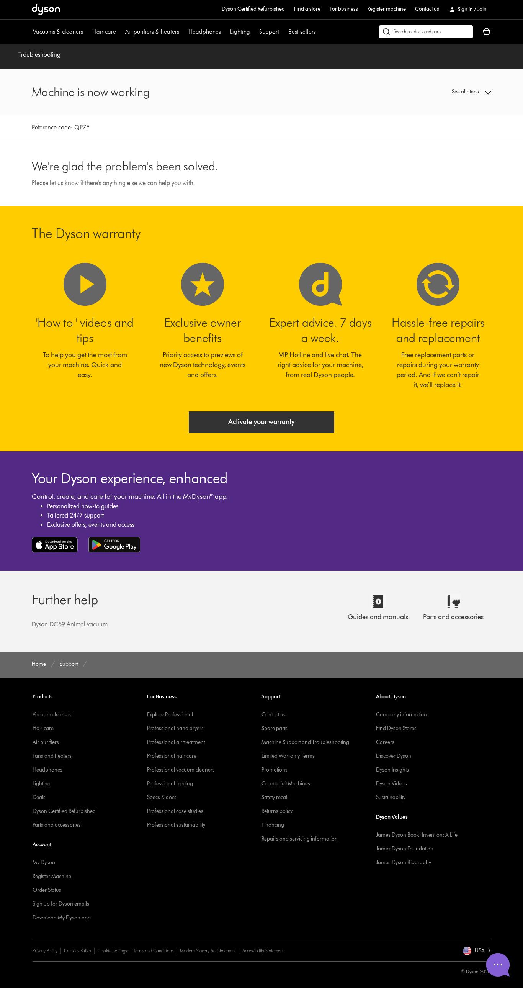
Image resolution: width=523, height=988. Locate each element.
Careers (385, 742)
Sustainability (390, 797)
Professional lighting (170, 783)
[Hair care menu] (120, 32)
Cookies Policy (77, 951)
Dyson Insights (392, 770)
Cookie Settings (112, 951)
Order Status (47, 890)
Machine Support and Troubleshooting (305, 742)
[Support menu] (283, 32)
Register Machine (52, 876)
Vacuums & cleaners (58, 31)
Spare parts (275, 728)
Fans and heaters (52, 756)
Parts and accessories (57, 825)
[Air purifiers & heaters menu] (183, 32)
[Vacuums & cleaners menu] (87, 32)
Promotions (275, 770)
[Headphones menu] (225, 32)
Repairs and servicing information (300, 839)
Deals (39, 797)
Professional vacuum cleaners (181, 770)
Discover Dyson (393, 756)
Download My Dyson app (62, 917)
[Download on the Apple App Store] (55, 544)
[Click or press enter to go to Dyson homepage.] (46, 9)
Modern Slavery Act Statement (208, 951)
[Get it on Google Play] (114, 544)
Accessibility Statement (263, 951)
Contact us (427, 9)
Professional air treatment (176, 742)
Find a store (307, 9)
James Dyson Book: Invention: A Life (417, 835)
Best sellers (302, 31)
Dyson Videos (391, 783)
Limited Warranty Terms (288, 756)
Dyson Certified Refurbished (253, 9)
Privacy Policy (45, 951)
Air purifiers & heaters (152, 31)
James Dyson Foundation (404, 848)
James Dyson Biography (403, 862)
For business (344, 9)
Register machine (386, 9)
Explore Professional (170, 714)
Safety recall (275, 797)
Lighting (240, 31)
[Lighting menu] (254, 32)
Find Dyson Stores (396, 728)
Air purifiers (46, 742)
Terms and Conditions (153, 951)
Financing (273, 825)
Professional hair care (171, 756)
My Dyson (44, 862)
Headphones (204, 31)
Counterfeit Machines (286, 783)
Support (269, 31)
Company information (401, 714)
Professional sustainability (176, 825)
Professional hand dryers (175, 728)
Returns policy (277, 811)
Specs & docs (162, 797)
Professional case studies (175, 811)
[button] (438, 92)
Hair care (104, 31)
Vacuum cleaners (52, 714)
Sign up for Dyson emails (61, 904)
